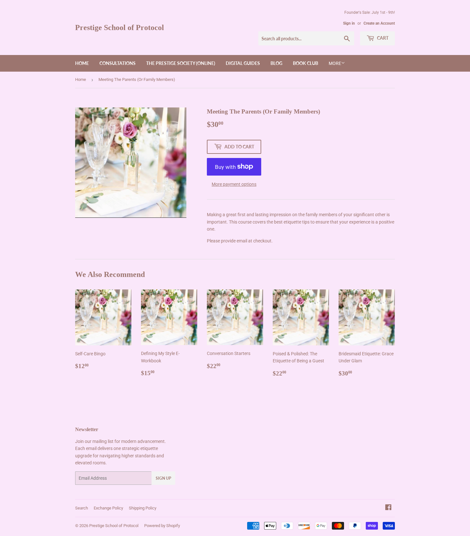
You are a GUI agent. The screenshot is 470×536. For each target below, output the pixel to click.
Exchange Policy (108, 508)
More (335, 63)
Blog (276, 63)
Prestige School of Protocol (119, 27)
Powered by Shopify (162, 525)
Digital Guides (243, 63)
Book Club (305, 63)
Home (82, 63)
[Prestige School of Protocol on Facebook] (388, 508)
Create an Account (379, 23)
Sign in (349, 23)
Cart (382, 38)
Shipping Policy (142, 508)
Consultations (117, 63)
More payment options (234, 184)
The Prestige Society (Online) (180, 63)
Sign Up (163, 478)
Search (81, 508)
